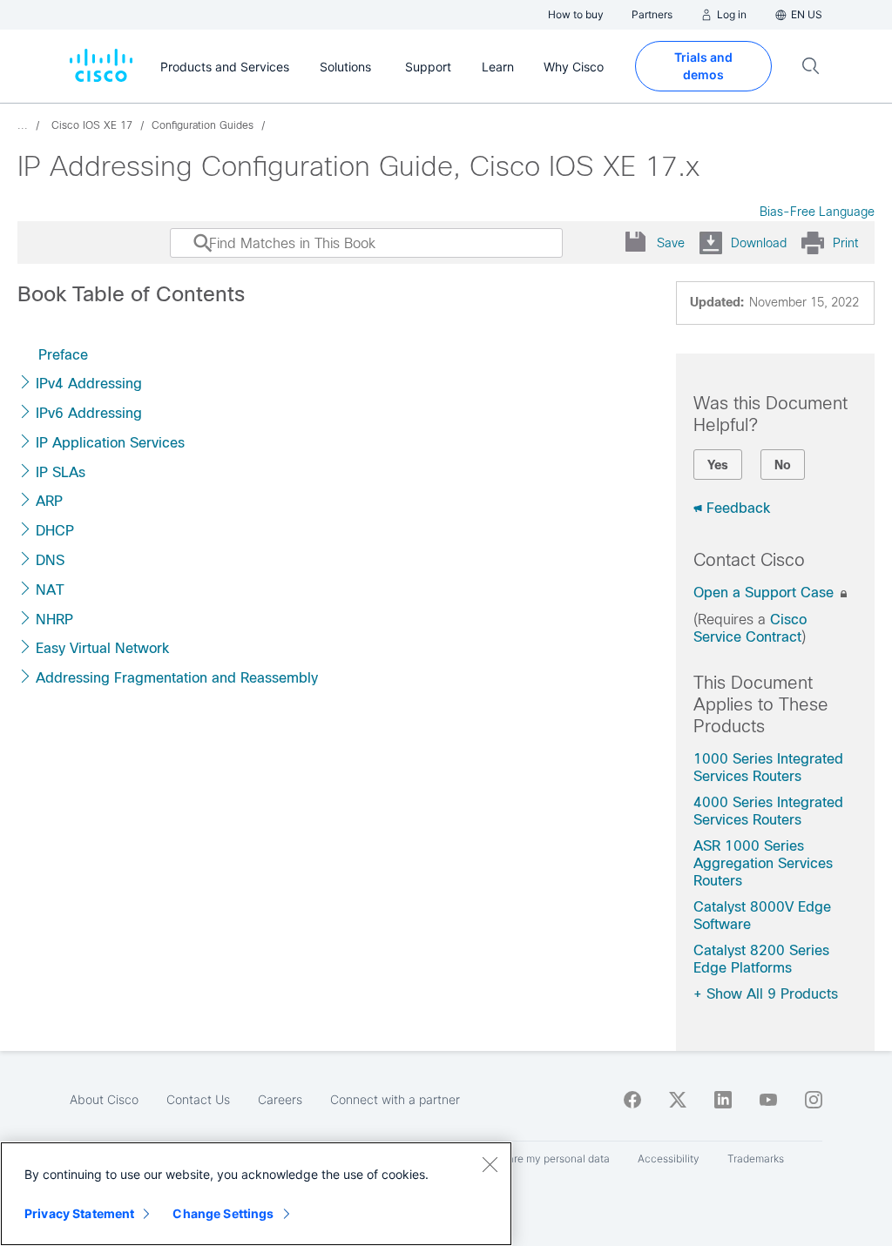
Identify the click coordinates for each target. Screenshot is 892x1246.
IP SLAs (60, 472)
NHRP (54, 619)
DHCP (55, 530)
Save (671, 243)
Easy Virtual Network (102, 648)
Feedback (738, 508)
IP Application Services (110, 442)
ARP (49, 501)
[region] (256, 1194)
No (782, 465)
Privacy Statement (79, 1213)
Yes (717, 465)
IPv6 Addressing (89, 413)
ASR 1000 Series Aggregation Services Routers (763, 863)
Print (845, 243)
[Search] (186, 251)
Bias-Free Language (817, 212)
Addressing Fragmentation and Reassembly (177, 677)
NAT (50, 590)
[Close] (489, 1164)
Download (759, 243)
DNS (50, 560)
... (22, 125)
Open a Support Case (765, 592)
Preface (63, 354)
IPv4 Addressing (89, 383)
